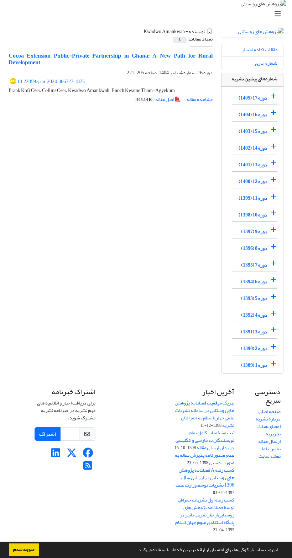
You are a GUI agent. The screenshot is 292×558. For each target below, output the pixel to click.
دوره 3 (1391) (254, 332)
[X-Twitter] (71, 455)
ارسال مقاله (269, 441)
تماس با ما (271, 449)
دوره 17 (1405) (253, 98)
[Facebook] (87, 455)
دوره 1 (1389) (254, 365)
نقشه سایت (270, 456)
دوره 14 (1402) (253, 148)
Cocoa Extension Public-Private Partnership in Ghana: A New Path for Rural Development (111, 59)
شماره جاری (266, 63)
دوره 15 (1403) (253, 131)
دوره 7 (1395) (254, 265)
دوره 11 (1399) (253, 198)
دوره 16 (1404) (253, 114)
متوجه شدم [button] (24, 549)
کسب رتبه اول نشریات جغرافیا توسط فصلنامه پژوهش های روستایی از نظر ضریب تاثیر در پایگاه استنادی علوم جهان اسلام (204, 511)
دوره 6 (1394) (254, 281)
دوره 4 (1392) (254, 315)
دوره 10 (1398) (253, 215)
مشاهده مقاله (200, 99)
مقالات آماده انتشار (259, 49)
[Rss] (87, 467)
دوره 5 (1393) (254, 298)
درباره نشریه (268, 419)
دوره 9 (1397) (254, 231)
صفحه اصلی (270, 411)
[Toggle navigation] (148, 14)
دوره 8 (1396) (254, 248)
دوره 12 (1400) (253, 181)
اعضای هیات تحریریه (269, 430)
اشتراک (47, 434)
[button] (135, 550)
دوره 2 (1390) (254, 348)
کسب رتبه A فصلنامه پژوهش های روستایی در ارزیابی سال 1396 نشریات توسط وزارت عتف (205, 477)
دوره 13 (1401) (253, 165)
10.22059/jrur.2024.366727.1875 (51, 81)
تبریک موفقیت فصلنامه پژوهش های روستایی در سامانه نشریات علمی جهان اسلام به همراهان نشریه (204, 414)
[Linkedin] (55, 455)
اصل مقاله (155, 99)
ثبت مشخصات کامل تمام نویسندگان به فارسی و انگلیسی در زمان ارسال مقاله (205, 440)
